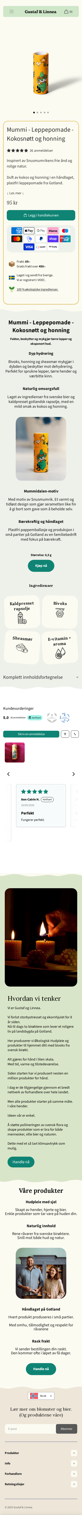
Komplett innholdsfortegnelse (33, 677)
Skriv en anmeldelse (31, 734)
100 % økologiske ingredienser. (37, 289)
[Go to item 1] (15, 752)
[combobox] (41, 1396)
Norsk (43, 1396)
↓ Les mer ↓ (15, 193)
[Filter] (65, 734)
